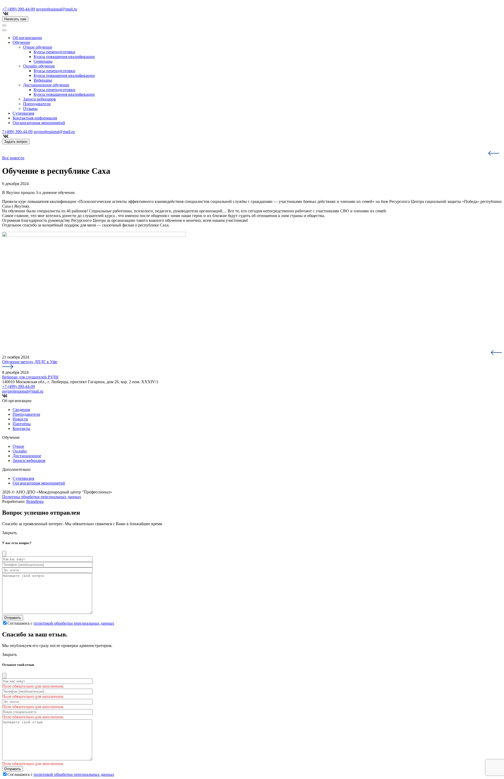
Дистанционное (27, 456)
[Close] (4, 553)
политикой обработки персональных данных (74, 623)
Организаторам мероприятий (39, 122)
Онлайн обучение (39, 66)
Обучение (21, 42)
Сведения (21, 409)
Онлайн (20, 451)
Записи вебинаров (39, 99)
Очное (18, 446)
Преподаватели (37, 104)
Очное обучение (37, 47)
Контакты (21, 428)
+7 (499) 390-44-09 (18, 9)
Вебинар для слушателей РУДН (30, 377)
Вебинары (43, 80)
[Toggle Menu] (4, 30)
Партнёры (22, 424)
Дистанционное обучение (46, 85)
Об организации (27, 37)
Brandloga (35, 501)
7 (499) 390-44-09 (17, 131)
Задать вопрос (16, 142)
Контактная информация (35, 118)
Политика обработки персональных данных (41, 496)
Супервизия (23, 113)
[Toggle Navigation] (4, 25)
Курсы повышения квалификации (64, 56)
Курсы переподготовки (54, 52)
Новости (20, 419)
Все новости (13, 158)
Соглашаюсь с (60, 623)
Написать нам (15, 19)
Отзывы (30, 108)
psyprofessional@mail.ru (56, 9)
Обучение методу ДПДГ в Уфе (29, 362)
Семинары (43, 61)
